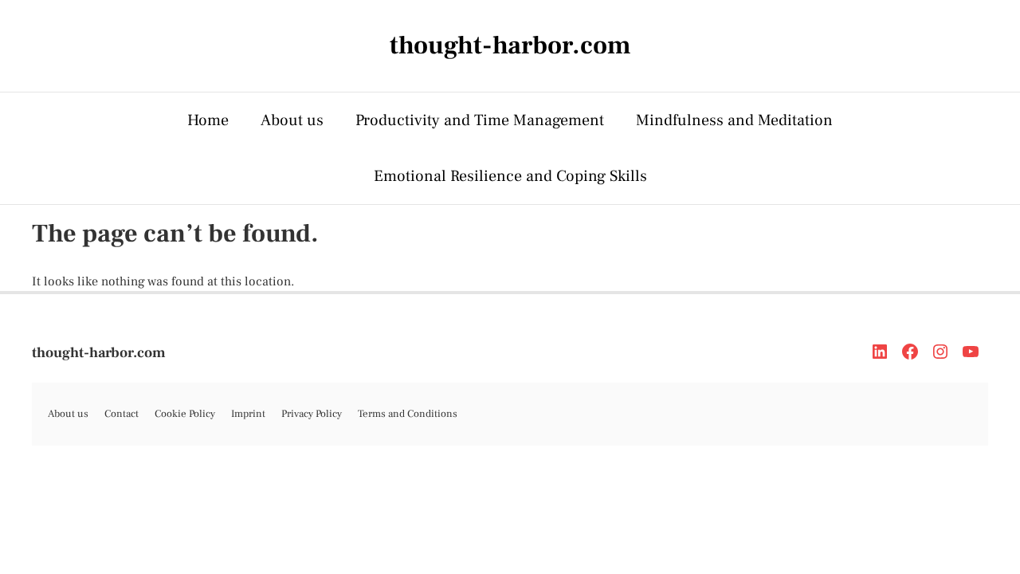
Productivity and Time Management (479, 120)
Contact (121, 413)
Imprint (248, 413)
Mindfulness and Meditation (734, 120)
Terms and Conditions (407, 413)
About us (292, 120)
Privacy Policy (311, 413)
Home (208, 120)
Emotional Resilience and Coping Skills (510, 176)
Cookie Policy (185, 413)
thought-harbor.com (99, 353)
